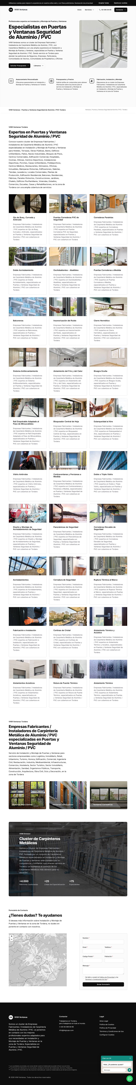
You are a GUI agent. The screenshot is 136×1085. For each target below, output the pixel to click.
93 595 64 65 (106, 10)
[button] (37, 960)
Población (109, 956)
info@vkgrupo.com (66, 1030)
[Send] (129, 1070)
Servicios (88, 10)
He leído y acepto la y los (101, 978)
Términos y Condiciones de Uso (96, 979)
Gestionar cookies (120, 3)
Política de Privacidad (107, 977)
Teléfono (108, 947)
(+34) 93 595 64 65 (66, 1027)
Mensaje (86, 966)
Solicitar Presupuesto (18, 66)
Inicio (79, 10)
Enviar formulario (103, 984)
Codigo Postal (88, 956)
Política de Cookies (107, 1024)
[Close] (130, 1058)
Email (85, 947)
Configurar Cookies (107, 1035)
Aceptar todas (104, 3)
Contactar (119, 10)
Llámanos (37, 66)
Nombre (86, 938)
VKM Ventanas (20, 9)
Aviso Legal (104, 1021)
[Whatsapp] (129, 1078)
